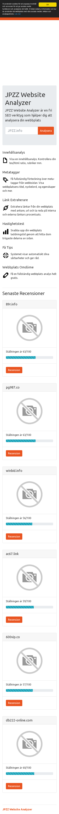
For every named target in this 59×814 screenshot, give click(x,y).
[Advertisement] (29, 54)
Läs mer (18, 14)
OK (47, 4)
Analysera (46, 130)
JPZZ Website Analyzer (17, 809)
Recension (14, 370)
